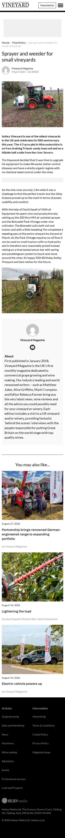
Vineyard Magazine (22, 68)
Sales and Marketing (13, 725)
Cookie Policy (40, 734)
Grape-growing (10, 716)
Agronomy (8, 761)
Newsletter (47, 5)
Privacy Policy (40, 743)
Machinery (19, 42)
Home (5, 42)
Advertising (39, 716)
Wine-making (9, 752)
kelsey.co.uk (38, 820)
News (5, 734)
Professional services (13, 779)
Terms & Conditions (43, 725)
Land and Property (12, 787)
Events (5, 770)
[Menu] (60, 5)
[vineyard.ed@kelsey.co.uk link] (32, 347)
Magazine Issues (41, 752)
